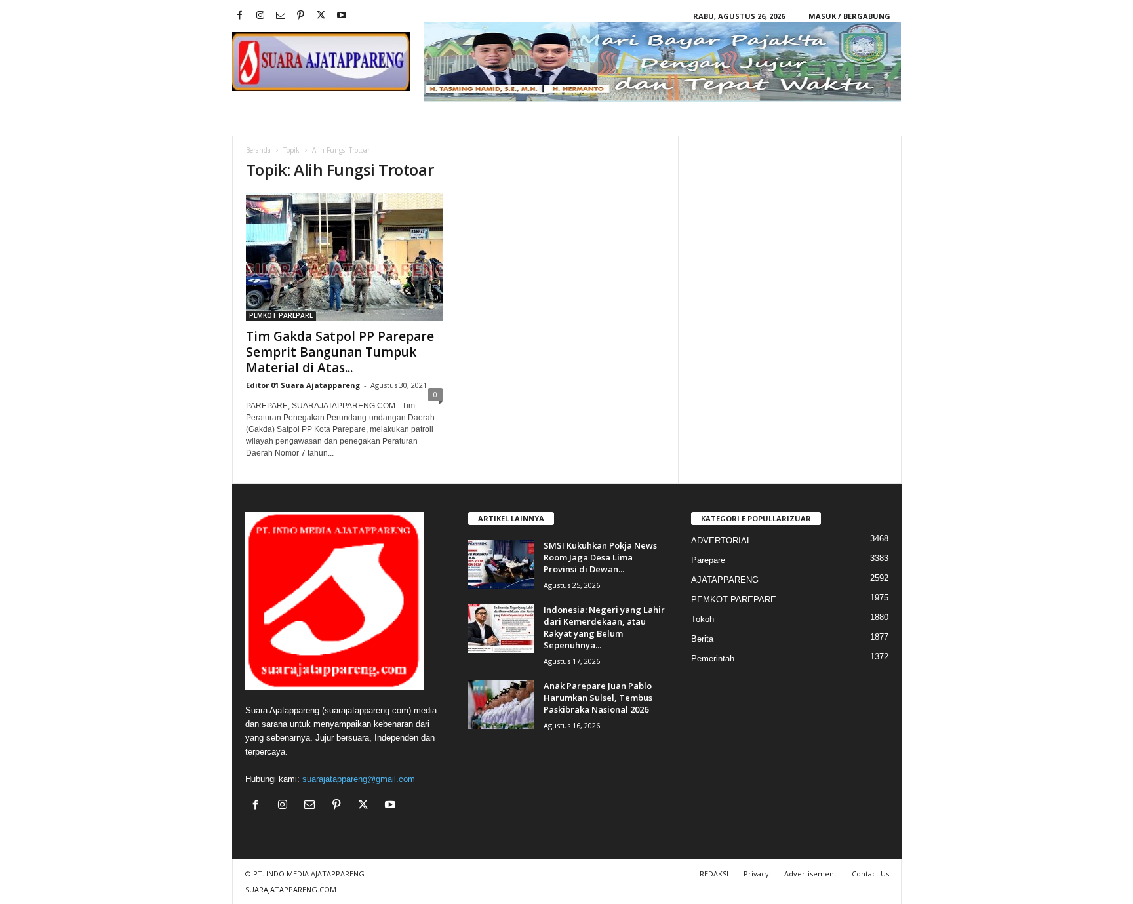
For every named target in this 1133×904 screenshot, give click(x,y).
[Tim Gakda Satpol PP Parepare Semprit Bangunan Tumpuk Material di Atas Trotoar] (344, 257)
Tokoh (702, 619)
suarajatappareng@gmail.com (358, 779)
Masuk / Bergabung (849, 16)
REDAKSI (714, 873)
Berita (702, 639)
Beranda (258, 150)
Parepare (708, 560)
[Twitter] (321, 16)
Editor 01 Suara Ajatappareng (303, 385)
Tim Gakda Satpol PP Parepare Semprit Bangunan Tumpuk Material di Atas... (340, 352)
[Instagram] (260, 16)
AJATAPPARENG (725, 580)
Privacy (756, 873)
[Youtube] (341, 16)
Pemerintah (712, 658)
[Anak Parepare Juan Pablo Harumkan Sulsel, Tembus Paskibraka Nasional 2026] (501, 704)
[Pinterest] (301, 16)
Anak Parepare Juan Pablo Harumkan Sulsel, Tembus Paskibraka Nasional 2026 (598, 697)
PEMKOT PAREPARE (281, 315)
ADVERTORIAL (721, 540)
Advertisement (810, 873)
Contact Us (870, 873)
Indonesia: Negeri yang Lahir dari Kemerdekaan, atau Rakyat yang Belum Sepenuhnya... (604, 627)
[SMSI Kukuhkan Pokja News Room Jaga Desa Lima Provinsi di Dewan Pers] (501, 564)
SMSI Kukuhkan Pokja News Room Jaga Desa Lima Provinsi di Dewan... (600, 557)
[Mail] (280, 16)
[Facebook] (240, 16)
